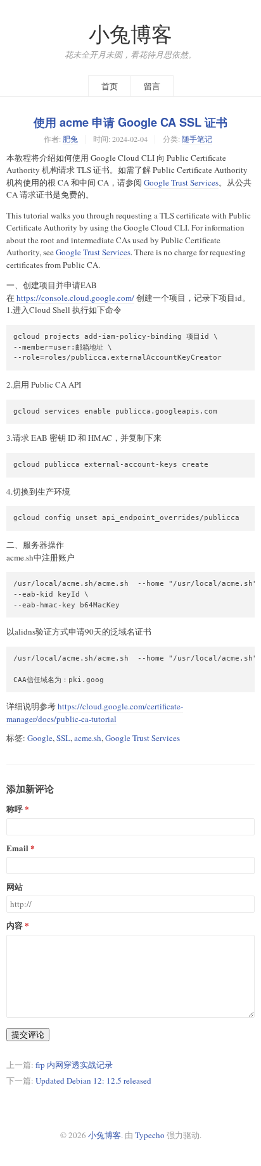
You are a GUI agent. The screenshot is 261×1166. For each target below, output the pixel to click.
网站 (14, 887)
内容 (14, 925)
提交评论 (27, 1034)
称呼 (14, 809)
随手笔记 (197, 139)
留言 (152, 86)
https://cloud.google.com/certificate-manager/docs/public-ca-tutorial (94, 712)
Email (17, 848)
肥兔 (70, 139)
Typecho (150, 1135)
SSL (63, 738)
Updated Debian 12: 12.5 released (93, 1080)
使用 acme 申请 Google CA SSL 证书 (130, 122)
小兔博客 (130, 34)
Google (40, 738)
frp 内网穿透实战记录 (74, 1064)
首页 (109, 86)
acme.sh (87, 738)
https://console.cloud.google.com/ (75, 297)
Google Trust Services (181, 182)
